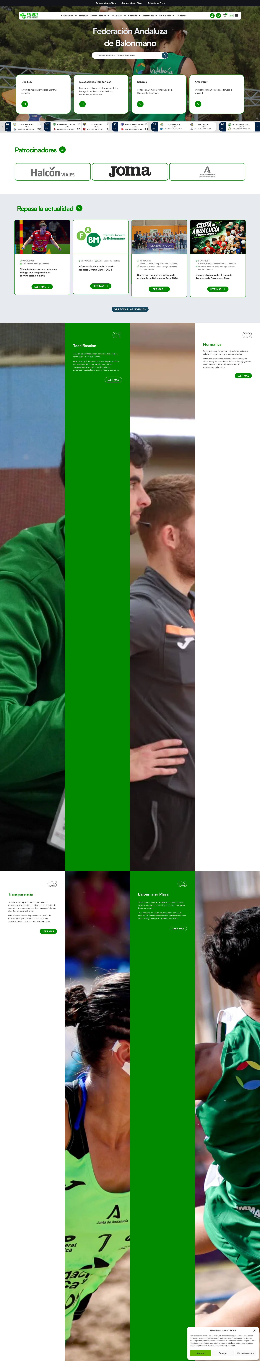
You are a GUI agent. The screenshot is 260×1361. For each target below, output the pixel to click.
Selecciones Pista (156, 3)
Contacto (182, 15)
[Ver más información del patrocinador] (130, 172)
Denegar (223, 1353)
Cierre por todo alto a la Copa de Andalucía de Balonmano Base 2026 (40, 276)
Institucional (67, 15)
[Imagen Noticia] (42, 237)
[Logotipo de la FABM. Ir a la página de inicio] (29, 16)
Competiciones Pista (105, 3)
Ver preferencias (245, 1353)
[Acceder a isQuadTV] (218, 15)
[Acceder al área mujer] (198, 104)
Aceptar (201, 1353)
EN (231, 15)
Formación (148, 15)
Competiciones (98, 15)
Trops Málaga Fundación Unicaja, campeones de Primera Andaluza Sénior (155, 275)
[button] (254, 1330)
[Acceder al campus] (140, 104)
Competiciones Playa (131, 3)
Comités (132, 15)
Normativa (117, 15)
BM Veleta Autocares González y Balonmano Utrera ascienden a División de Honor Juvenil (218, 275)
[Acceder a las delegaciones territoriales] (82, 104)
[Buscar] (164, 55)
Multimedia (165, 15)
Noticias (83, 15)
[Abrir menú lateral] (236, 15)
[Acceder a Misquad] (212, 15)
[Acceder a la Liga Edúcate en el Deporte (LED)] (24, 104)
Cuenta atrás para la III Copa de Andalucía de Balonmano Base (97, 276)
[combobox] (126, 55)
